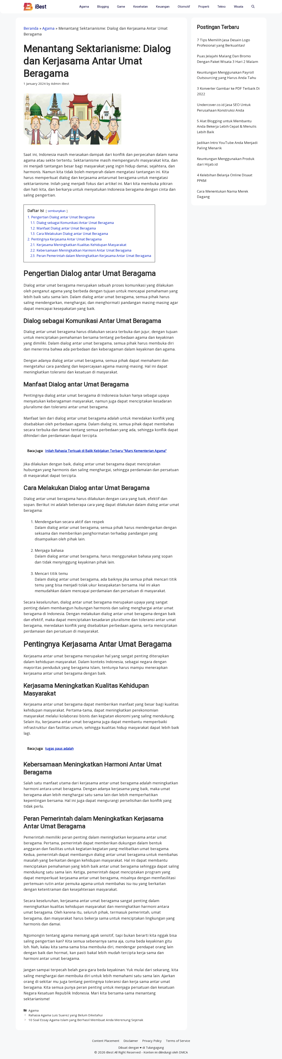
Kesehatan (140, 6)
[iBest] (28, 6)
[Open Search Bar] (253, 6)
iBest (40, 7)
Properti (203, 6)
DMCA (183, 1052)
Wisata (238, 6)
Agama (84, 6)
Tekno (221, 6)
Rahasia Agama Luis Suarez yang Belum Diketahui (65, 1015)
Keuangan (162, 6)
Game (121, 6)
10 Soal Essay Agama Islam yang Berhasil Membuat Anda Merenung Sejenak (85, 1020)
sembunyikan (56, 211)
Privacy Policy (152, 1041)
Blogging (103, 6)
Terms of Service (178, 1041)
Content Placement (105, 1041)
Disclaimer (130, 1041)
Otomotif (184, 6)
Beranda (31, 28)
